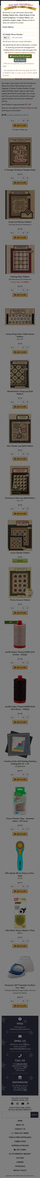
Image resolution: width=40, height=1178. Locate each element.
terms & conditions (14, 52)
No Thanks (21, 60)
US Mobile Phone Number (13, 34)
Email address (8, 27)
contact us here (21, 73)
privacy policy (30, 52)
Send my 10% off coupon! (21, 56)
